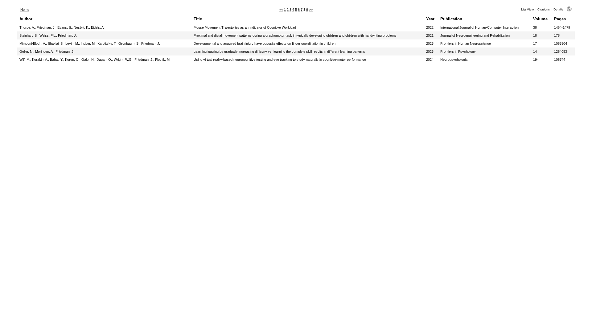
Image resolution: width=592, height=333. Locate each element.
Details (558, 9)
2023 (430, 43)
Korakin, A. (40, 59)
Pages (560, 19)
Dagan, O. (104, 59)
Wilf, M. (24, 59)
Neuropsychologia (453, 59)
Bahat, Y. (56, 59)
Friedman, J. (46, 27)
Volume (540, 19)
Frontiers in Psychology (458, 51)
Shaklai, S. (56, 43)
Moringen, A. (44, 51)
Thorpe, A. (27, 27)
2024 (430, 59)
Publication (451, 19)
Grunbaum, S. (128, 43)
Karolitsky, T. (107, 43)
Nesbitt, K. (81, 27)
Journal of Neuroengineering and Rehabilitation (475, 35)
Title (198, 19)
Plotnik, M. (163, 59)
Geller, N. (26, 51)
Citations (543, 9)
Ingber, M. (88, 43)
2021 (430, 35)
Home (24, 9)
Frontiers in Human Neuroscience (465, 43)
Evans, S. (64, 27)
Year (430, 19)
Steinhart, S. (28, 35)
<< (281, 9)
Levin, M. (72, 43)
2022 (430, 27)
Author (25, 19)
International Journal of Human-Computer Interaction (479, 27)
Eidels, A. (98, 27)
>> (311, 9)
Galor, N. (88, 59)
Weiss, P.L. (47, 35)
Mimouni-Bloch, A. (32, 43)
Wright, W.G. (123, 59)
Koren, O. (72, 59)
